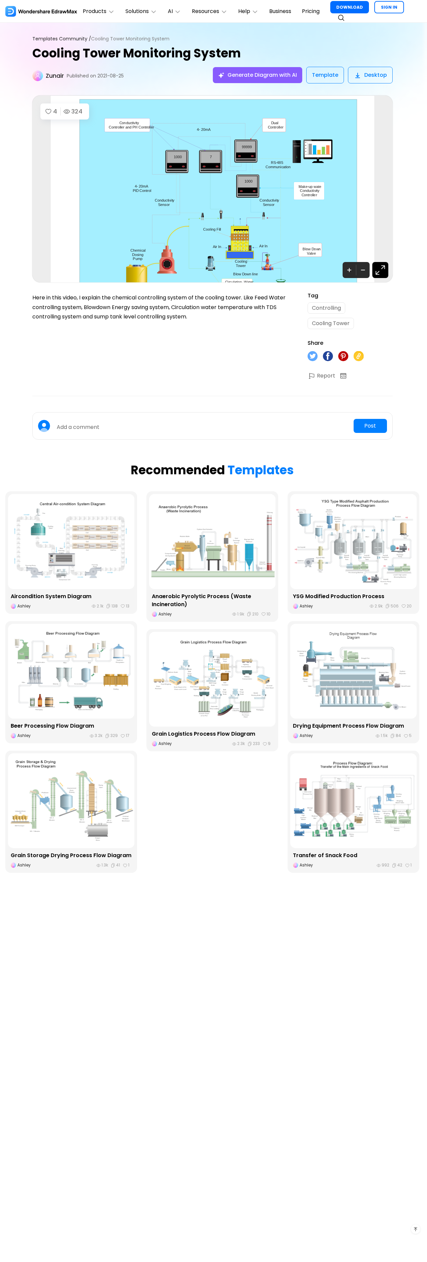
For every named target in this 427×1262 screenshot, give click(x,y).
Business (280, 11)
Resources (205, 11)
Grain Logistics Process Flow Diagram (203, 734)
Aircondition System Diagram (51, 596)
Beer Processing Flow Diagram (52, 726)
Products (94, 11)
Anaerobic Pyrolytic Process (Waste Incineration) (201, 600)
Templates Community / (61, 39)
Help (244, 11)
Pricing (311, 11)
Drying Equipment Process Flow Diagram (348, 726)
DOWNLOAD (349, 7)
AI (170, 11)
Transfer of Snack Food (325, 855)
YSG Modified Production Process (338, 596)
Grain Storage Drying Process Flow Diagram (71, 855)
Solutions (137, 11)
